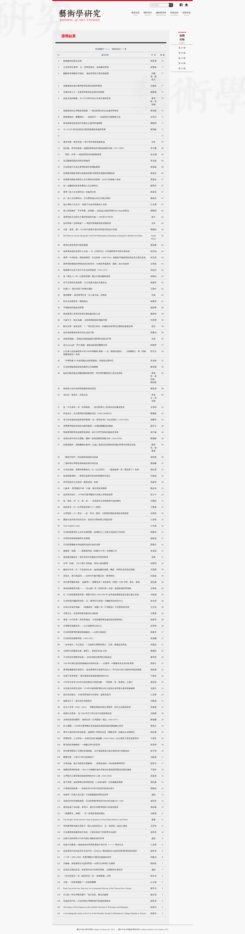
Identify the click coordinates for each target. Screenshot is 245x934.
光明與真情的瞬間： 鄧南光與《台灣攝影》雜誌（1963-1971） (91, 720)
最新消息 (135, 13)
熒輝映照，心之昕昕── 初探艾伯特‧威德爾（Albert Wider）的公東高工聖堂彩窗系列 (101, 738)
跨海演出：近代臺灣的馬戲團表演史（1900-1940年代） (88, 413)
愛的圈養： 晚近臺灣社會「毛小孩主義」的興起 (85, 295)
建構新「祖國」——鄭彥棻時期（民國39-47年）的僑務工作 (90, 551)
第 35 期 (182, 58)
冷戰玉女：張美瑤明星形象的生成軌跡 (80, 613)
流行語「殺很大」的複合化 (75, 395)
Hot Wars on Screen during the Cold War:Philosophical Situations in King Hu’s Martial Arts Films (102, 236)
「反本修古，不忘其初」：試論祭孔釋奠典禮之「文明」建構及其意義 (95, 645)
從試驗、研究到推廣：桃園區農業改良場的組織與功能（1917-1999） (94, 148)
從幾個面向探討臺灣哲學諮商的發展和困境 (82, 86)
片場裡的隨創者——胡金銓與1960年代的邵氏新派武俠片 (88, 788)
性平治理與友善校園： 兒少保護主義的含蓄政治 (85, 282)
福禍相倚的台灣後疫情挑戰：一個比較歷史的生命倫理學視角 (90, 111)
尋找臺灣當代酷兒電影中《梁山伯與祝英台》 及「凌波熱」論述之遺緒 (95, 826)
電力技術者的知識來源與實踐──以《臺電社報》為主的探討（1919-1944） (96, 420)
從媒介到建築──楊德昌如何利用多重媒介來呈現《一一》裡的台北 (93, 845)
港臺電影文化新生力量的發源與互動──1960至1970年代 (88, 217)
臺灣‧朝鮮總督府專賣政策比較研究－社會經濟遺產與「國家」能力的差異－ (97, 264)
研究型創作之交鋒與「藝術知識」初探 (80, 482)
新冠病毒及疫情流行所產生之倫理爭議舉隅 (82, 123)
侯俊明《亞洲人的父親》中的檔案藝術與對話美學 (85, 795)
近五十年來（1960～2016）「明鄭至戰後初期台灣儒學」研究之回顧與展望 (97, 707)
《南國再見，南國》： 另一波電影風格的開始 (84, 813)
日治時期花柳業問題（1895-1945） (79, 638)
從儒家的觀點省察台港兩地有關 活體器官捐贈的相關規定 (89, 173)
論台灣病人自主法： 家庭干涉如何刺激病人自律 (85, 204)
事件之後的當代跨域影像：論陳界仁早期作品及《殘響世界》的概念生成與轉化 (99, 732)
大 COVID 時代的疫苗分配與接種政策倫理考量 (84, 129)
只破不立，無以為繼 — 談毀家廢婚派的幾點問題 (85, 320)
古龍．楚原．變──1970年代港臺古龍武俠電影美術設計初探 (90, 229)
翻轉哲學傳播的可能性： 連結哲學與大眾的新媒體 (86, 73)
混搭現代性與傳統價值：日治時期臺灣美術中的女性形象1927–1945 (93, 801)
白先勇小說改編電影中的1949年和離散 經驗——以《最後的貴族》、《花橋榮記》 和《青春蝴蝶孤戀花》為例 (104, 352)
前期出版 (186, 13)
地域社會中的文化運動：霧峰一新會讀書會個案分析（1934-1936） (93, 438)
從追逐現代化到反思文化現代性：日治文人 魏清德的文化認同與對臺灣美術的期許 (100, 851)
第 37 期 (182, 48)
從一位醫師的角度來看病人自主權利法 (80, 186)
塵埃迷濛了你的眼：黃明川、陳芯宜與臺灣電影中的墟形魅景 (90, 807)
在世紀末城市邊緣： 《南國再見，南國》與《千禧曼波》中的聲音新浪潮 (96, 607)
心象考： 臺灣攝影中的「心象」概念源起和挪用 (85, 488)
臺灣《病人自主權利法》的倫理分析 (79, 192)
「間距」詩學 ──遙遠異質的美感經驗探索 (82, 154)
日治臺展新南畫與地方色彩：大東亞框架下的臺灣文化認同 (89, 832)
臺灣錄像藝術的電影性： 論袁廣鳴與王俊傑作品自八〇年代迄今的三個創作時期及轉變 (102, 670)
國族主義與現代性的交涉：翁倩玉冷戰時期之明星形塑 (87, 519)
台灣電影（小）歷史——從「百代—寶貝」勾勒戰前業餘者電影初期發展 (96, 513)
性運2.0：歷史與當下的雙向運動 (77, 289)
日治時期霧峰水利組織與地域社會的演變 (81, 544)
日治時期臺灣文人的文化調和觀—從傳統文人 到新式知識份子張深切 (94, 532)
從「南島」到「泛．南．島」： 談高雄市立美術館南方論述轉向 (92, 501)
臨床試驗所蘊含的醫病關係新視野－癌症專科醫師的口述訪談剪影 (92, 373)
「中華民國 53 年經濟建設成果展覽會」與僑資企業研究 (88, 361)
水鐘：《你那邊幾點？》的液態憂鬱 (79, 882)
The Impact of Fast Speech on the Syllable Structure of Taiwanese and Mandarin (95, 907)
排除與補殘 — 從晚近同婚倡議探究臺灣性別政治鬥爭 (87, 339)
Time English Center (71, 526)
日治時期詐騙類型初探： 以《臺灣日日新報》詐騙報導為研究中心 (93, 601)
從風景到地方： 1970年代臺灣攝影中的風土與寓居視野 (88, 494)
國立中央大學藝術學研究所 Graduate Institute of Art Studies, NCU (143, 929)
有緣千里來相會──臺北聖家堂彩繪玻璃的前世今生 (86, 676)
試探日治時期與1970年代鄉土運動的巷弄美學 (83, 838)
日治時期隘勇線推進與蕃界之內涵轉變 (80, 367)
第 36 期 (182, 53)
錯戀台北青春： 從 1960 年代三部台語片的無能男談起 (87, 713)
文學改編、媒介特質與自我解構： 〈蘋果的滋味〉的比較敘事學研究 (94, 763)
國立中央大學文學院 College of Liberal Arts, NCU (96, 929)
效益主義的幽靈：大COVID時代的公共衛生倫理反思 (87, 98)
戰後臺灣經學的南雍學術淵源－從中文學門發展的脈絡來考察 (90, 432)
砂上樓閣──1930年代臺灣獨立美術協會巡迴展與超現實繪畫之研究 (93, 726)
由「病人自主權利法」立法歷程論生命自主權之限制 (86, 198)
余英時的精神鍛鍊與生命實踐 (76, 538)
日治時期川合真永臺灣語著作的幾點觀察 (81, 167)
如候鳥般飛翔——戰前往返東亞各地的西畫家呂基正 (86, 476)
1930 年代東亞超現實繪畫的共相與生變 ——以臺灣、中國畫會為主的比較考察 (98, 663)
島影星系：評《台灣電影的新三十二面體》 (82, 507)
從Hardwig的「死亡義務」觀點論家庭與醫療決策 (85, 345)
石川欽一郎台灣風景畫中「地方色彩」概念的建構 (85, 895)
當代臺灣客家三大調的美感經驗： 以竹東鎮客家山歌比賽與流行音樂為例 (96, 751)
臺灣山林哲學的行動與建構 (75, 245)
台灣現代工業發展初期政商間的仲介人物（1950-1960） (88, 776)
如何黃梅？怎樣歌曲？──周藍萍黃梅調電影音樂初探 (87, 223)
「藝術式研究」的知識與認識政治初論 (80, 457)
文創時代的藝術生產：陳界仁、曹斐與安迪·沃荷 (85, 651)
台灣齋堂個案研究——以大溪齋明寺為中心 (82, 626)
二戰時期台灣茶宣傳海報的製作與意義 (80, 463)
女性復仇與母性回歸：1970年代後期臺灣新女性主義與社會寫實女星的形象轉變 (99, 688)
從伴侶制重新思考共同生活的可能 (78, 332)
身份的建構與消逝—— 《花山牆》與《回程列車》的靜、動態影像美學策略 (97, 588)
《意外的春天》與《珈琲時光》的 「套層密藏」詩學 (87, 876)
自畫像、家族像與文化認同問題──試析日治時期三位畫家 (89, 863)
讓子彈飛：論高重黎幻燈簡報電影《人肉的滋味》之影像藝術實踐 (92, 782)
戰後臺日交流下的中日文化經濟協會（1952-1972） (86, 270)
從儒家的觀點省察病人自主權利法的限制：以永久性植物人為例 (91, 179)
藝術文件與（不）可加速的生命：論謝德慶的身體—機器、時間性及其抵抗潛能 (99, 569)
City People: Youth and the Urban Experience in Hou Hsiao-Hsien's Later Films (95, 820)
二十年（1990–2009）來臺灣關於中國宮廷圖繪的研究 (87, 857)
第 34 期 (182, 63)
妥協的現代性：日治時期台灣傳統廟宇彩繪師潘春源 (86, 901)
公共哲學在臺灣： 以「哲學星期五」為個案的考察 (86, 67)
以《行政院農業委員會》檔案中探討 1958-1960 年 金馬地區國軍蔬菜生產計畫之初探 (101, 594)
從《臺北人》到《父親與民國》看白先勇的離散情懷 (86, 276)
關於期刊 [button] (148, 13)
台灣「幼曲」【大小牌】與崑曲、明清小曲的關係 (85, 563)
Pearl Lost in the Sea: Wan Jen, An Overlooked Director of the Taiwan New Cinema (97, 888)
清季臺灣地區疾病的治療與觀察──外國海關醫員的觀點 (88, 426)
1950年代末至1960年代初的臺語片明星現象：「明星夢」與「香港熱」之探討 (98, 682)
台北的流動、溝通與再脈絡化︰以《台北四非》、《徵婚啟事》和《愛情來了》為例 (101, 469)
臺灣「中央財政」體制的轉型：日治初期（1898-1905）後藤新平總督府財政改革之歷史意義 (104, 257)
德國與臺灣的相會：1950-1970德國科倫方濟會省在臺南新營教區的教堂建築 (97, 770)
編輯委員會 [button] (161, 13)
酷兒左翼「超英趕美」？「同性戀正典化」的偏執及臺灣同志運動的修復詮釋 (98, 326)
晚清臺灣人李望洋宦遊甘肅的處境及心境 (81, 314)
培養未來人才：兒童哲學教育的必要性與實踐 (83, 92)
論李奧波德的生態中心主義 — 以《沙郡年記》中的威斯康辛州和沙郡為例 (96, 251)
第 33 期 (182, 68)
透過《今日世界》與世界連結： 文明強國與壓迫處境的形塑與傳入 (93, 619)
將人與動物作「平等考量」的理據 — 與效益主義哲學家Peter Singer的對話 (96, 211)
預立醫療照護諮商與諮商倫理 (76, 161)
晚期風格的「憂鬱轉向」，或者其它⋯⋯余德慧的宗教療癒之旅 (91, 117)
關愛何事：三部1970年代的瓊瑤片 (78, 757)
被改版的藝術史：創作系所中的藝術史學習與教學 (85, 557)
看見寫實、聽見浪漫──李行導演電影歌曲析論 (84, 142)
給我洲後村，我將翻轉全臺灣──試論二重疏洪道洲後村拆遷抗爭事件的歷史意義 (99, 445)
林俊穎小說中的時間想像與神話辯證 (79, 388)
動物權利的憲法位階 (72, 61)
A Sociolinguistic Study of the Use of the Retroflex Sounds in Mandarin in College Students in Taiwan (104, 913)
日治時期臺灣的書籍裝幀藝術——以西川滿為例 (84, 632)
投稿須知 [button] (174, 13)
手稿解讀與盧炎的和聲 (73, 307)
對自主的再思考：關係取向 (75, 301)
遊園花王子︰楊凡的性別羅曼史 (77, 701)
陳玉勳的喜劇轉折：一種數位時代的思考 (81, 745)
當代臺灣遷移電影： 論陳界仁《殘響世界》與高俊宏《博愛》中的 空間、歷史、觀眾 (101, 582)
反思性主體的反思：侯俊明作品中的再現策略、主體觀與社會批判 (92, 870)
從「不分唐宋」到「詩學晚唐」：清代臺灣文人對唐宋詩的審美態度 (94, 407)
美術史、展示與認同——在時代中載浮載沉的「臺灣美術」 (89, 576)
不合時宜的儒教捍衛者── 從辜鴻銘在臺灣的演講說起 (87, 657)
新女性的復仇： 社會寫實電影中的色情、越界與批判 (87, 695)
